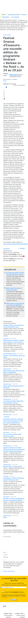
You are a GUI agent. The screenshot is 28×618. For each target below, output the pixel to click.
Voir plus (6, 416)
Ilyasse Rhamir (6, 338)
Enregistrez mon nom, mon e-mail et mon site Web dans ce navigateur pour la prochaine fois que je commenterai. (13, 564)
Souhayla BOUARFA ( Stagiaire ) (10, 353)
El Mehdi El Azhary (7, 368)
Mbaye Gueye (14, 75)
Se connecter (15, 17)
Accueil (4, 34)
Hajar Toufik (5, 476)
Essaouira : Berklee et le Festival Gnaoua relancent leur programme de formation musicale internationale (13, 449)
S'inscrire (14, 599)
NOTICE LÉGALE (15, 591)
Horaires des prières (14, 14)
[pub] (5, 517)
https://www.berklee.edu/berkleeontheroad (15, 244)
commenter (6, 248)
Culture (8, 34)
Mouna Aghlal (6, 432)
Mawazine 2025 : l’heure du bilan (12, 466)
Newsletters (5, 17)
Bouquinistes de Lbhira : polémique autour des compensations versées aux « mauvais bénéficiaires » (13, 420)
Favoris (24, 14)
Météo (4, 14)
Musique (22, 248)
